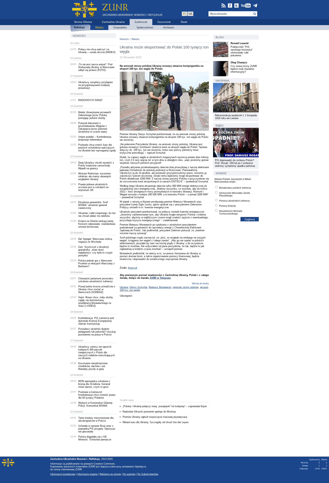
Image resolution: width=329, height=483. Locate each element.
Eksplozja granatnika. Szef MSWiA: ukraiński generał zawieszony (93, 205)
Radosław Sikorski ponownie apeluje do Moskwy (149, 411)
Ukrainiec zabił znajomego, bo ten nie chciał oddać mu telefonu (97, 214)
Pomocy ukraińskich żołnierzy (234, 200)
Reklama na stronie (110, 474)
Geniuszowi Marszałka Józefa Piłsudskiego (234, 194)
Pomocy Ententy (227, 206)
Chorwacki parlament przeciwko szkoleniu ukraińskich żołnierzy (95, 280)
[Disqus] (164, 344)
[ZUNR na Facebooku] (230, 5)
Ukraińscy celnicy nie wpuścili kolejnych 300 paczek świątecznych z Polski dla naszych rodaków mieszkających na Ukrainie (96, 352)
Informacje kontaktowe (62, 474)
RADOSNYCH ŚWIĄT (90, 100)
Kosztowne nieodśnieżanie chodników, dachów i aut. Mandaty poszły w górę (93, 366)
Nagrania (222, 80)
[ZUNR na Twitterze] (236, 5)
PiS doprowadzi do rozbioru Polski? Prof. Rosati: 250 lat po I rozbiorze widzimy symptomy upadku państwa (235, 163)
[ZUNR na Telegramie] (255, 5)
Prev (218, 146)
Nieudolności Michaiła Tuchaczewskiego (230, 212)
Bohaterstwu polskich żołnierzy (235, 188)
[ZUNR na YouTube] (246, 5)
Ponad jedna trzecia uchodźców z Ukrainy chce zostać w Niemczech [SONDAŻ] (96, 289)
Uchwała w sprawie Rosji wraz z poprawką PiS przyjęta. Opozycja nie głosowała (96, 428)
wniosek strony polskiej (186, 287)
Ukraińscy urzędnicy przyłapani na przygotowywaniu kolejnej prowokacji (95, 85)
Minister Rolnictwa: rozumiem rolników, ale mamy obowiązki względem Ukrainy (94, 176)
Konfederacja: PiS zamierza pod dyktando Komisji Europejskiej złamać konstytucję (96, 321)
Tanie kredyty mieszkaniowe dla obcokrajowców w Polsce (95, 419)
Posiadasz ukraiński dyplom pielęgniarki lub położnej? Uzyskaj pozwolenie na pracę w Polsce (97, 331)
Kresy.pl (132, 267)
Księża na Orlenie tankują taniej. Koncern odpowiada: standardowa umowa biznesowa (96, 224)
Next (254, 146)
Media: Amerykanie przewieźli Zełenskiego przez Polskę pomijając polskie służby (94, 115)
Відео (220, 125)
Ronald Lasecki (240, 43)
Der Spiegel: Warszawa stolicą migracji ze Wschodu (95, 240)
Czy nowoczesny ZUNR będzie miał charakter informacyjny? (244, 69)
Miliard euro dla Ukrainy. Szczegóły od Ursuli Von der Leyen (155, 422)
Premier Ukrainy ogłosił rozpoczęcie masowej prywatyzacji (155, 416)
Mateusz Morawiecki (160, 287)
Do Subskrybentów (147, 474)
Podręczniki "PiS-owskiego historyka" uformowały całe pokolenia (242, 51)
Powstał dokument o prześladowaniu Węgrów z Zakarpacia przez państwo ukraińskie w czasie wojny (92, 127)
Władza (135, 39)
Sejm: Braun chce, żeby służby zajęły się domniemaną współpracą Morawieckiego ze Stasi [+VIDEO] (95, 301)
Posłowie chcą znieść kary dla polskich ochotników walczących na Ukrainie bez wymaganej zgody (97, 147)
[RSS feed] (223, 5)
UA (190, 13)
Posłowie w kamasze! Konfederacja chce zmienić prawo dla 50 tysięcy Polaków (96, 395)
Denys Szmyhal (138, 287)
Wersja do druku (200, 283)
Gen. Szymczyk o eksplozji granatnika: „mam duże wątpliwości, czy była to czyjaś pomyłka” (95, 251)
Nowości (79, 35)
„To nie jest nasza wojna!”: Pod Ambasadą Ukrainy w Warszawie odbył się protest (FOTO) (96, 67)
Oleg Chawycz (239, 62)
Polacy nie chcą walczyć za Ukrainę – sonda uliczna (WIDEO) (96, 51)
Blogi (220, 37)
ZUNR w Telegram (160, 277)
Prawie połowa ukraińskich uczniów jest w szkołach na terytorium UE (93, 187)
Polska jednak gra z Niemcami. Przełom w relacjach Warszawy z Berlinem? (96, 263)
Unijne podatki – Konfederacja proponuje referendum (94, 138)
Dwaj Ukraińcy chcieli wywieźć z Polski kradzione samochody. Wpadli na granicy (96, 165)
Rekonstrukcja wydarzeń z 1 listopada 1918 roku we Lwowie (236, 117)
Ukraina (124, 287)
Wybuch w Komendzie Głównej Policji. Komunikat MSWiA (95, 404)
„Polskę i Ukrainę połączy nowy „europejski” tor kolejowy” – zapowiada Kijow (165, 406)
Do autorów (129, 474)
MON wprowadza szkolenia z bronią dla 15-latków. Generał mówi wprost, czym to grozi (94, 384)
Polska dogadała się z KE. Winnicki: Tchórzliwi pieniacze (94, 438)
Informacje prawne (87, 474)
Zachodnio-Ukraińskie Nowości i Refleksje (132, 15)
